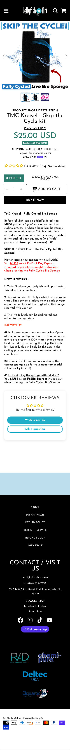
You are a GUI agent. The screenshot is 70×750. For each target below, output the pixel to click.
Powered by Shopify (33, 718)
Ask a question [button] (35, 429)
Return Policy (35, 522)
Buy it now (35, 200)
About (35, 507)
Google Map (35, 601)
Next (66, 56)
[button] (6, 11)
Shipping (18, 149)
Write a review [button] (35, 420)
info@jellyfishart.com (35, 577)
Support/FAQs (35, 515)
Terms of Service (35, 530)
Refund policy (35, 538)
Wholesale (35, 545)
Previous (4, 56)
